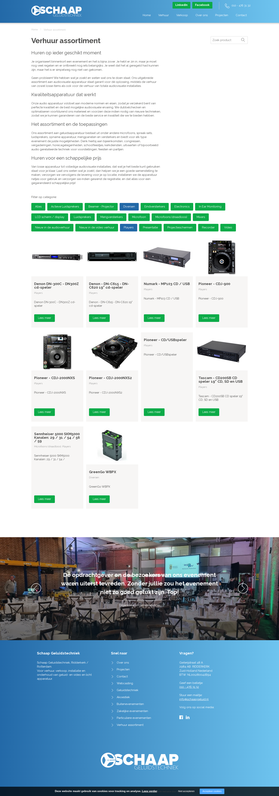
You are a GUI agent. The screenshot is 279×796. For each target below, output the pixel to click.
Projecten (221, 15)
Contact (241, 15)
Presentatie (150, 227)
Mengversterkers (111, 217)
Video (228, 227)
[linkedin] (187, 717)
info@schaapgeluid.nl (194, 699)
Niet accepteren (186, 791)
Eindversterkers (154, 206)
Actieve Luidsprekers (65, 206)
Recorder (208, 227)
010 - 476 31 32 (241, 5)
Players (128, 227)
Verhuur (163, 15)
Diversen (129, 206)
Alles (38, 206)
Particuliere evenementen (134, 718)
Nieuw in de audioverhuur (52, 227)
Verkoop (182, 15)
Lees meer (44, 317)
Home (147, 15)
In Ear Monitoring (210, 206)
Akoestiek (123, 697)
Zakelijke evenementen (132, 711)
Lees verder (149, 791)
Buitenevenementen (130, 704)
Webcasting (125, 683)
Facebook (202, 5)
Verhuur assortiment (130, 725)
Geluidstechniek (127, 690)
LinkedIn (181, 5)
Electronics (181, 206)
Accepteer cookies (212, 791)
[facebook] (181, 717)
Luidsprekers (82, 217)
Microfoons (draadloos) (171, 217)
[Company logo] (56, 9)
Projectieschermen (179, 227)
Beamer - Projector (101, 206)
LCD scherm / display (49, 217)
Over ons (201, 15)
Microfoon (139, 217)
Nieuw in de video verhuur (96, 227)
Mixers (201, 217)
